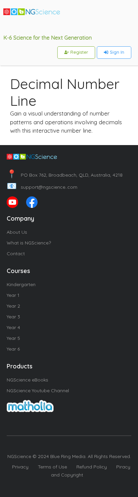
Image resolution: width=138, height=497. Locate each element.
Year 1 (13, 295)
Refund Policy (91, 467)
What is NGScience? (29, 243)
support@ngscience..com (42, 187)
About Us (17, 232)
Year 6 (13, 349)
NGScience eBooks (27, 380)
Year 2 (13, 306)
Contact (16, 254)
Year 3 (13, 317)
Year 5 (13, 338)
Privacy (20, 467)
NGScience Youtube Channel (38, 391)
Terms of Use (52, 467)
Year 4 (13, 327)
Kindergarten (21, 284)
